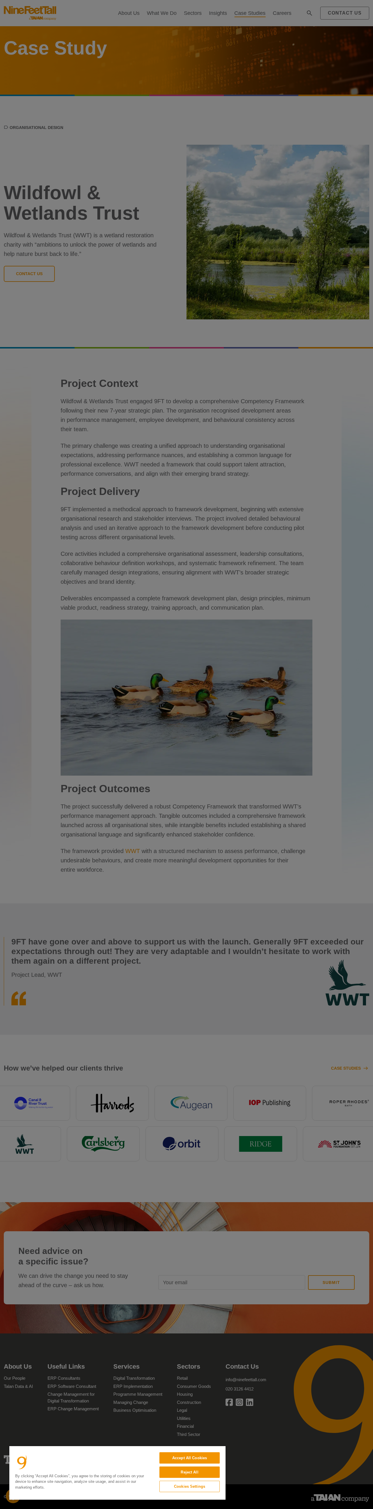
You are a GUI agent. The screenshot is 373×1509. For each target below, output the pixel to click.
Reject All (189, 1472)
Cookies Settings (189, 1486)
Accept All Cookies (189, 1458)
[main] (117, 1473)
